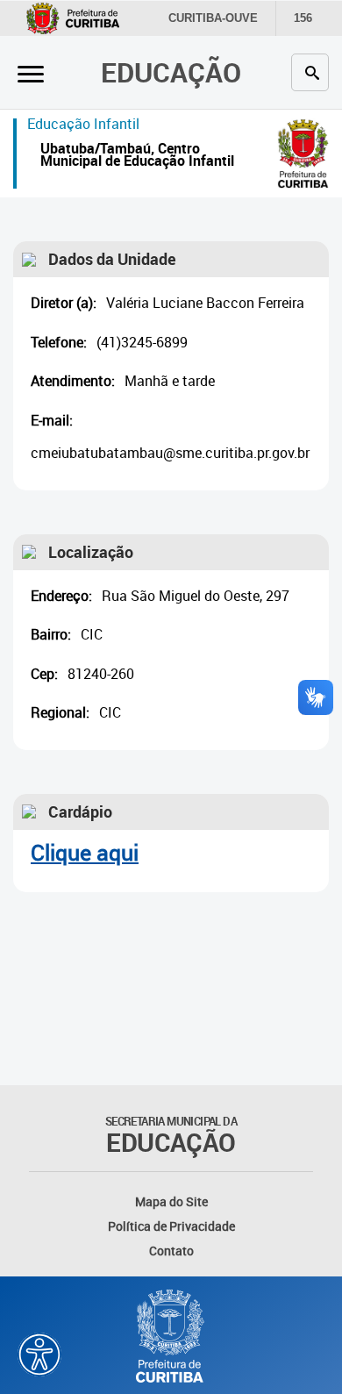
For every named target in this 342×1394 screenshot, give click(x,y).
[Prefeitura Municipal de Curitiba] (171, 1336)
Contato (171, 1250)
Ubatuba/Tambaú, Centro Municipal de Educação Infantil (137, 156)
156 (303, 18)
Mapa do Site (171, 1201)
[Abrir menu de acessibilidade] (39, 1354)
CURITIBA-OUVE (213, 18)
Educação (171, 72)
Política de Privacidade (171, 1226)
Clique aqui (85, 852)
